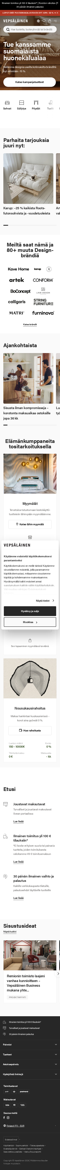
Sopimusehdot (22, 1145)
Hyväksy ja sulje (30, 611)
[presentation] (4, 973)
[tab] (5, 225)
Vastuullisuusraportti (32, 1151)
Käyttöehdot (9, 1145)
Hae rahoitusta (32, 730)
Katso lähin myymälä (31, 524)
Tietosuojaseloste (37, 1145)
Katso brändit (30, 324)
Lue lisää (18, 821)
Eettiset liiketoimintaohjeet (30, 1148)
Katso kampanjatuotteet (29, 82)
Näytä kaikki (9, 931)
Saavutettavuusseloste (13, 1151)
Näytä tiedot (42, 600)
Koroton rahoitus (47, 3)
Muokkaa (28, 622)
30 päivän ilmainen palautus (30, 6)
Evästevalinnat (11, 1139)
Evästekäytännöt (10, 1148)
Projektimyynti (17, 997)
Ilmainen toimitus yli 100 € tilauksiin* (19, 3)
